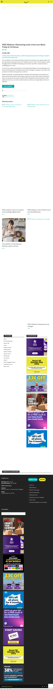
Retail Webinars (17, 6)
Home (3, 6)
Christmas (7, 96)
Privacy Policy (32, 499)
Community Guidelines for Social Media (38, 502)
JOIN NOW (42, 479)
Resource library (9, 6)
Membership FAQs (33, 495)
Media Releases (32, 487)
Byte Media (10, 686)
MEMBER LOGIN (33, 479)
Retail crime (12, 96)
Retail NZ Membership (34, 492)
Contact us (31, 485)
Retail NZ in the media (34, 490)
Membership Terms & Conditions (36, 497)
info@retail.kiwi (8, 485)
